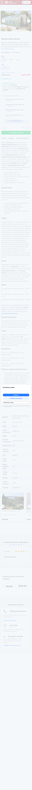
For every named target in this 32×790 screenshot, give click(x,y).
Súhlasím (16, 395)
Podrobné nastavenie (16, 398)
